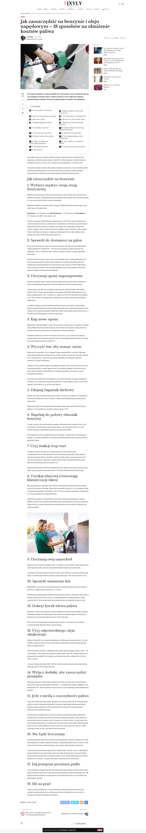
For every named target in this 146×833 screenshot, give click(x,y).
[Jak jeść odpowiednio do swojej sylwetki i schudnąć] (98, 71)
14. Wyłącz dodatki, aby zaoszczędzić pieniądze (38, 142)
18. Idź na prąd (37, 150)
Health (105, 73)
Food (105, 89)
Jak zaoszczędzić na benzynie (41, 110)
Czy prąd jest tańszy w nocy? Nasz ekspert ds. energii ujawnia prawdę (114, 50)
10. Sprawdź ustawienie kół (71, 133)
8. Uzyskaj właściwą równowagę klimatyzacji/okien (71, 129)
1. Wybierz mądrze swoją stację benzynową (71, 112)
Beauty (105, 65)
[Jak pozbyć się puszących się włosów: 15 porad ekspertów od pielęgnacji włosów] (98, 60)
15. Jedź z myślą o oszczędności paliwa (71, 142)
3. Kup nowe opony (38, 119)
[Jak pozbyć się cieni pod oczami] (98, 79)
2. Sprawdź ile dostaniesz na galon (43, 116)
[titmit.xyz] (73, 3)
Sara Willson (30, 37)
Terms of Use (72, 830)
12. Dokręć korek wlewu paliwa (43, 136)
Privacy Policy (63, 830)
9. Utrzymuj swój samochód (41, 133)
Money (23, 16)
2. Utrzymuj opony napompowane (73, 116)
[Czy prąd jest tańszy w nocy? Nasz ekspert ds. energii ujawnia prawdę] (98, 50)
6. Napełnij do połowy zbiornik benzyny (71, 123)
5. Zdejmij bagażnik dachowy (41, 122)
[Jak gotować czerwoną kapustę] (98, 87)
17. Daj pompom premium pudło (73, 146)
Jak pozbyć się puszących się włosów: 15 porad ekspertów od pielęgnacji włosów (114, 60)
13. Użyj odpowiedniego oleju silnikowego (71, 137)
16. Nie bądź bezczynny (39, 146)
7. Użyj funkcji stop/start (40, 128)
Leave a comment (80, 823)
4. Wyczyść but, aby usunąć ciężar (73, 119)
